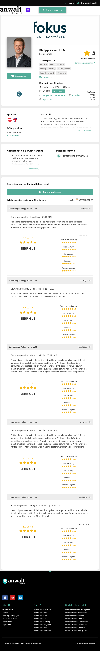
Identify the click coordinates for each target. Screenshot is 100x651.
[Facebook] (5, 597)
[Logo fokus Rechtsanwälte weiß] (50, 30)
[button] (28, 10)
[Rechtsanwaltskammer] (19, 94)
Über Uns (7, 605)
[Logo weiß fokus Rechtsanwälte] (82, 30)
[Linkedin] (20, 597)
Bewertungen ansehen (84, 63)
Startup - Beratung (47, 69)
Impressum (47, 99)
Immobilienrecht (57, 64)
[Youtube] (12, 597)
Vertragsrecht (64, 69)
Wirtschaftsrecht (47, 73)
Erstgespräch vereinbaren (54, 95)
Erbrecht (43, 64)
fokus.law (76, 95)
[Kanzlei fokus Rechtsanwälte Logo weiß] (17, 30)
